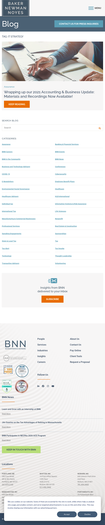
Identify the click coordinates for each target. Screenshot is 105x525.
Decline (88, 514)
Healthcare (59, 189)
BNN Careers (7, 152)
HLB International (62, 196)
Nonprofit (59, 219)
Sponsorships (60, 234)
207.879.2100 (7, 484)
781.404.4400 (83, 484)
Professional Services (11, 226)
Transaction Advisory (10, 263)
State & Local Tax (9, 241)
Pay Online (75, 350)
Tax (56, 241)
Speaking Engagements (11, 234)
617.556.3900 (45, 487)
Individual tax (7, 204)
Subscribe (52, 299)
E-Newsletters (7, 182)
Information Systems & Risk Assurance (70, 204)
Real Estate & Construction (66, 226)
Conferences (60, 167)
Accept (67, 514)
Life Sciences (60, 211)
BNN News (59, 159)
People (41, 339)
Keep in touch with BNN (21, 449)
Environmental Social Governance (16, 189)
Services (41, 344)
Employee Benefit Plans (65, 182)
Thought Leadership (63, 256)
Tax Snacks (59, 248)
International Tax (9, 211)
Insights (41, 356)
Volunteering (60, 263)
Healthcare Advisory (10, 196)
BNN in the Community (11, 159)
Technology (6, 256)
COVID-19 (6, 174)
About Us (74, 339)
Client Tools (76, 356)
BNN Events (60, 152)
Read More (6, 414)
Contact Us (75, 344)
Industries (42, 350)
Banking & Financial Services (67, 144)
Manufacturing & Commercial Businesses (18, 219)
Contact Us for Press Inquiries (78, 23)
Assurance (6, 144)
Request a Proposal (80, 362)
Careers (41, 362)
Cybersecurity (60, 174)
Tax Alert (5, 248)
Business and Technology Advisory (16, 167)
